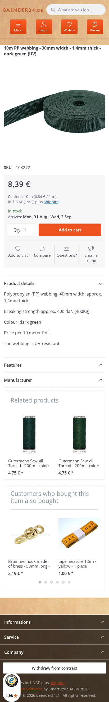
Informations (17, 622)
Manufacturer (18, 380)
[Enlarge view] (54, 108)
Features (13, 365)
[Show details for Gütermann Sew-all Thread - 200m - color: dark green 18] (29, 434)
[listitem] (54, 108)
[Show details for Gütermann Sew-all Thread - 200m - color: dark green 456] (79, 434)
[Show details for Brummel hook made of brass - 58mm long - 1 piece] (29, 534)
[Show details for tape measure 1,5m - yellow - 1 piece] (79, 534)
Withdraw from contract (54, 668)
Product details (19, 283)
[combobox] (76, 9)
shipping (52, 201)
